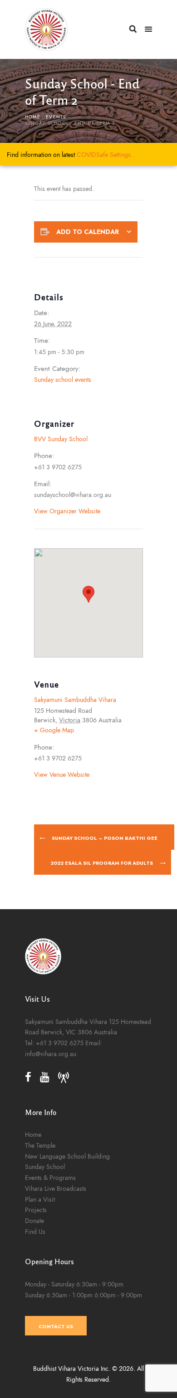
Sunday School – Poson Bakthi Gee (103, 838)
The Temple (40, 1145)
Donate (34, 1220)
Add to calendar (87, 232)
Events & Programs (50, 1177)
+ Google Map (54, 730)
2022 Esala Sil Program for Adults (102, 863)
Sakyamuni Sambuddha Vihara (75, 699)
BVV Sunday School (61, 438)
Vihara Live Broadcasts (55, 1188)
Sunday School (45, 1166)
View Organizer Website (67, 511)
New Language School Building (67, 1156)
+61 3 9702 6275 (60, 1042)
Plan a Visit (40, 1199)
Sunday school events (62, 379)
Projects (36, 1209)
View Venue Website (61, 774)
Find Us (35, 1231)
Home (32, 117)
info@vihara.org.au (50, 1053)
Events (56, 117)
